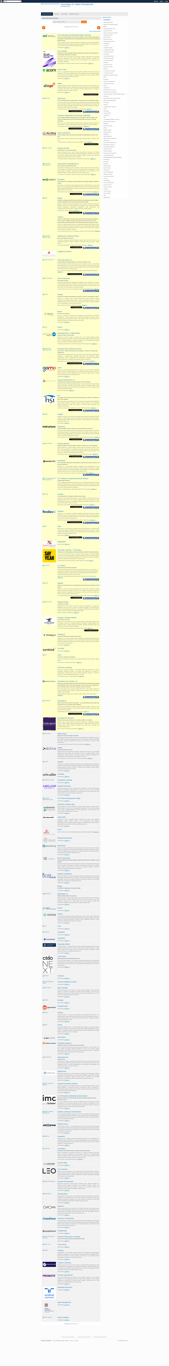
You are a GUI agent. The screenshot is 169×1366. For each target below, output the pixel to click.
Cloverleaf (61, 932)
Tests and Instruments (109, 182)
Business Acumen (108, 39)
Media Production (108, 125)
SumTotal (60, 648)
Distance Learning (108, 66)
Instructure (61, 426)
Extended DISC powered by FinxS (69, 349)
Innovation (106, 96)
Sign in (161, 1)
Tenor (59, 655)
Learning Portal (107, 113)
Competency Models (108, 52)
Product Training (107, 151)
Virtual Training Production (68, 1337)
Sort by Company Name (95, 31)
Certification (106, 43)
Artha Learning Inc (63, 133)
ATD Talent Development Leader (68, 798)
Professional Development (110, 153)
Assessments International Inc (68, 164)
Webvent (49, 1340)
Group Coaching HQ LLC (66, 380)
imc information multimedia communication (72, 1096)
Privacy (76, 1340)
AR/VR (105, 26)
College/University (108, 47)
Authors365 (61, 817)
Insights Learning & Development (69, 1112)
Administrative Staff (108, 22)
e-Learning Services (108, 73)
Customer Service (108, 64)
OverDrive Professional (65, 1218)
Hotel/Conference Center (109, 90)
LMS (105, 117)
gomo (59, 368)
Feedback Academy (64, 1043)
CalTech (60, 217)
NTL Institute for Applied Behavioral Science (72, 478)
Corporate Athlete (63, 944)
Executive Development (109, 81)
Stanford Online (62, 602)
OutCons (60, 1206)
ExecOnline (61, 1037)
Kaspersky (61, 1136)
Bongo (59, 886)
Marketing (106, 123)
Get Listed (64, 14)
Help (166, 1)
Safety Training (107, 165)
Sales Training (107, 168)
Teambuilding (107, 180)
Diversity (106, 68)
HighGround (61, 1071)
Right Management (64, 1302)
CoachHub (61, 938)
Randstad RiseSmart (64, 1287)
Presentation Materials (109, 146)
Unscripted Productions (65, 718)
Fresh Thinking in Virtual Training (61, 1340)
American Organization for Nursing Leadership (73, 115)
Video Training (107, 193)
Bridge (59, 198)
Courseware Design (108, 60)
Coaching (106, 45)
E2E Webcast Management (99, 1337)
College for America (64, 251)
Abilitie (59, 748)
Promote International (65, 1275)
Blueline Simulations (64, 874)
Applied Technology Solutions (111, 24)
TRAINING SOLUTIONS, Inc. (67, 681)
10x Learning (62, 51)
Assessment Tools (108, 30)
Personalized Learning (109, 144)
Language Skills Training (109, 106)
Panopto (60, 494)
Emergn (60, 1012)
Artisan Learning (63, 148)
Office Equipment (108, 136)
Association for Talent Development (77, 4)
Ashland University (64, 786)
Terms (71, 1340)
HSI (58, 395)
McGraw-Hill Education (65, 1181)
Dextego (60, 1000)
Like (97, 111)
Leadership (106, 111)
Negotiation (106, 134)
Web (105, 195)
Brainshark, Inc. (62, 894)
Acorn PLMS (61, 69)
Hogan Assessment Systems (67, 1084)
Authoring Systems (108, 35)
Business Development (109, 41)
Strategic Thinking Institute (66, 618)
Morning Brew (62, 1194)
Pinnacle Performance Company (68, 1237)
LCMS (105, 109)
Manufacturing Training (109, 121)
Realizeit (60, 511)
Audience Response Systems (111, 33)
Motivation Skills (107, 132)
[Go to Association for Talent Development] (50, 3)
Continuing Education (109, 58)
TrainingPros (61, 701)
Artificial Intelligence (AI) (109, 28)
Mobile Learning (107, 130)
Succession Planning (109, 176)
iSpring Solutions (63, 444)
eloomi (59, 327)
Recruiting (106, 161)
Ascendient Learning (64, 780)
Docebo (60, 294)
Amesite (60, 762)
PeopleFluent (62, 1231)
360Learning (61, 734)
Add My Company (107, 17)
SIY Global (61, 566)
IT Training (106, 102)
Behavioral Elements (64, 838)
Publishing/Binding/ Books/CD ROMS (112, 157)
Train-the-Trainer (108, 184)
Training (105, 189)
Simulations (106, 170)
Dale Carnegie (62, 988)
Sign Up (156, 1)
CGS (59, 926)
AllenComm (61, 98)
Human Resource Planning (110, 92)
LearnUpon (61, 1149)
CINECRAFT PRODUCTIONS (68, 236)
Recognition (106, 159)
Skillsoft (60, 583)
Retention (106, 163)
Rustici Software (63, 1317)
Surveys (105, 178)
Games (105, 85)
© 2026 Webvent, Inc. (123, 1340)
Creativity (106, 62)
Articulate (60, 774)
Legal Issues (107, 115)
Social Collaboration (108, 172)
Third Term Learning (64, 667)
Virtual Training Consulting (84, 1337)
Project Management (108, 155)
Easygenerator (62, 1006)
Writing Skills (107, 197)
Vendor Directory (47, 14)
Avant (59, 829)
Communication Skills (109, 49)
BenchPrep (61, 846)
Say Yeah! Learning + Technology (69, 550)
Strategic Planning (108, 174)
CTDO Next (61, 956)
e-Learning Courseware (109, 71)
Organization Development (110, 138)
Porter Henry (61, 1244)
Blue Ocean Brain (63, 858)
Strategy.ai (61, 634)
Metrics (105, 127)
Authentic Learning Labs (66, 804)
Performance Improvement (110, 142)
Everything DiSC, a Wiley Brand (68, 333)
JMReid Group (62, 1124)
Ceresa (60, 914)
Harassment (106, 87)
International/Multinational (110, 100)
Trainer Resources (108, 187)
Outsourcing (106, 140)
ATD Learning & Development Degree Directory (74, 35)
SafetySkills (61, 542)
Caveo (59, 908)
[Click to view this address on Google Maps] (67, 47)
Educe (59, 311)
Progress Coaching (64, 1263)
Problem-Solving (108, 149)
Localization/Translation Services (111, 119)
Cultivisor (60, 976)
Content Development (109, 56)
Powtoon (60, 1250)
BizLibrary (61, 179)
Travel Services (107, 191)
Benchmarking (107, 37)
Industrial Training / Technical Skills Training (114, 94)
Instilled (60, 414)
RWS (59, 526)
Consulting (106, 54)
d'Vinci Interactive (63, 278)
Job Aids (106, 104)
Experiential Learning (109, 83)
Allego (59, 83)
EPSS (105, 77)
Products (56, 14)
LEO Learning (62, 1169)
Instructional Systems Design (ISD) (112, 98)
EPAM (59, 1025)
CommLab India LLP (64, 260)
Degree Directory (74, 14)
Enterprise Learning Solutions (111, 75)
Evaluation (106, 79)
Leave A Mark (62, 1163)
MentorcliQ (61, 461)
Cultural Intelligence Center (67, 982)
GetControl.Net (62, 1057)
